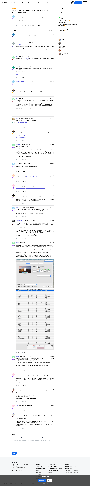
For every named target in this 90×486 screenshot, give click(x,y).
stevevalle (18, 175)
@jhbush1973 (18, 132)
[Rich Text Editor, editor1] (33, 445)
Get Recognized (40, 2)
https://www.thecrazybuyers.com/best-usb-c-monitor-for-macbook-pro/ (30, 188)
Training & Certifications (40, 466)
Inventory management (52, 472)
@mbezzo (18, 91)
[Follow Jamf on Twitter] (12, 470)
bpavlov (17, 66)
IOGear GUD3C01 (25, 58)
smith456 (17, 242)
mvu (63, 39)
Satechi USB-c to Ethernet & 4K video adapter (35, 176)
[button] (78, 2)
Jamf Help (38, 464)
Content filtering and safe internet (71, 472)
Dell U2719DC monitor (30, 390)
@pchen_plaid (18, 44)
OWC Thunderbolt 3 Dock (21, 137)
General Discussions (15, 2)
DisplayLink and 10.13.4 (63, 20)
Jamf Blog (38, 470)
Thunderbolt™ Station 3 (20, 123)
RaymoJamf (18, 195)
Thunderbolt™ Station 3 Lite (21, 122)
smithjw (17, 389)
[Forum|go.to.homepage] (5, 2)
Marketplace (38, 472)
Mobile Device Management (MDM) (55, 468)
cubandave (18, 89)
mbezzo (17, 56)
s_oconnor (18, 144)
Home (12, 5)
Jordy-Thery (64, 49)
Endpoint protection (68, 468)
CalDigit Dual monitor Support (22, 135)
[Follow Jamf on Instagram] (19, 470)
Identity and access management (71, 466)
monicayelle (18, 185)
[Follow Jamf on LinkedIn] (14, 470)
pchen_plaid (18, 15)
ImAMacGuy (18, 34)
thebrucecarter (65, 53)
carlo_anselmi (18, 207)
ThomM (63, 46)
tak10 (17, 163)
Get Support (23, 2)
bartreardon (18, 413)
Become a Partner (39, 474)
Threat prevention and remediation (71, 470)
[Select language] (72, 2)
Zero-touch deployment (52, 466)
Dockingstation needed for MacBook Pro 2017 (68, 15)
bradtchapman (19, 220)
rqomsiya (17, 42)
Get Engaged (48, 2)
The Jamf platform (51, 464)
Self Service (67, 464)
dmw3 (17, 373)
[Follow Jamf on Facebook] (21, 470)
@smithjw (17, 406)
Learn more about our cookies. (67, 477)
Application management (53, 470)
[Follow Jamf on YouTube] (17, 470)
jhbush (17, 118)
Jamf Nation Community (40, 468)
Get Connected (31, 2)
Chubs (63, 42)
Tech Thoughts (61, 13)
